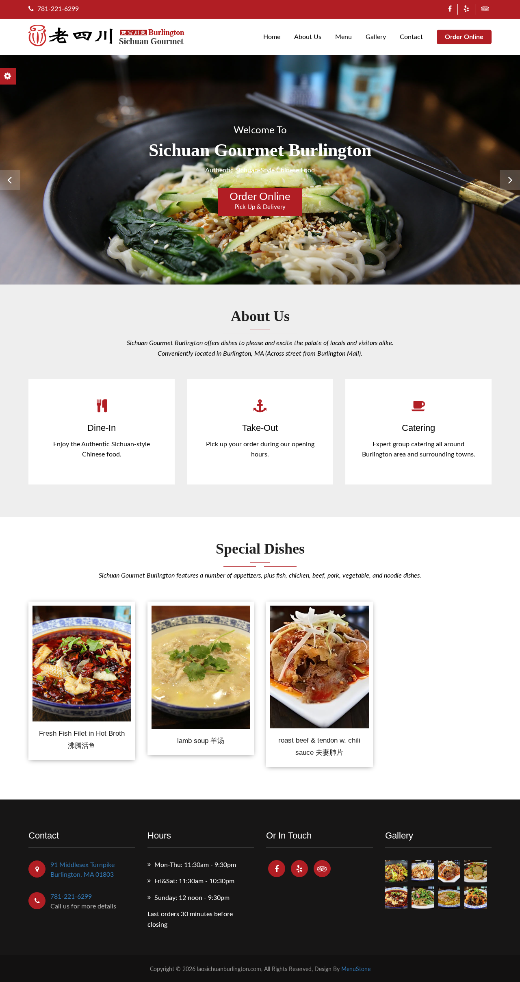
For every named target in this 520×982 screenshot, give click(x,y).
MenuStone (355, 969)
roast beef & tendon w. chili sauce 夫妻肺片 (319, 746)
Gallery (376, 37)
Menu (343, 37)
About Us (307, 37)
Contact (411, 37)
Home (271, 37)
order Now (81, 659)
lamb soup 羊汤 (200, 741)
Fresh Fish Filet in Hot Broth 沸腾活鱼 (82, 740)
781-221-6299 (57, 9)
